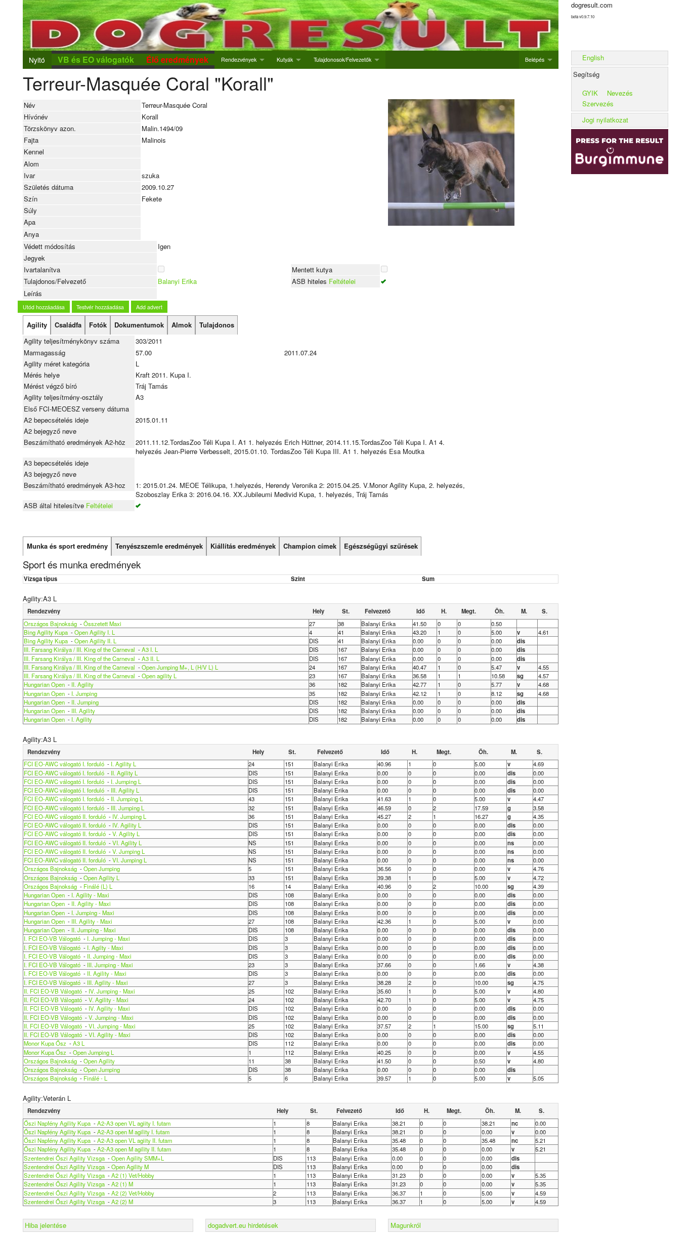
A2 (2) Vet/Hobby (132, 1193)
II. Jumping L (127, 799)
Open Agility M (130, 1167)
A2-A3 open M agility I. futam (133, 1132)
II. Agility (82, 684)
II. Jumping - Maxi (93, 930)
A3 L (78, 1043)
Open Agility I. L (94, 632)
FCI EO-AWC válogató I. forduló (64, 764)
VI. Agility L (127, 843)
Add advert (149, 307)
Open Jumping (101, 868)
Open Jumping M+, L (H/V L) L (180, 667)
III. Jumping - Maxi (110, 965)
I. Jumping (84, 693)
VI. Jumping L (129, 860)
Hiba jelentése (45, 1225)
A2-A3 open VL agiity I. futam (133, 1123)
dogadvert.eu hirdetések (243, 1225)
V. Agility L (126, 834)
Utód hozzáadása (44, 307)
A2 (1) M (122, 1184)
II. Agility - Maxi (91, 903)
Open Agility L (101, 878)
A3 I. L (150, 649)
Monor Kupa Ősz (45, 1043)
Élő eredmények (177, 59)
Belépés (534, 59)
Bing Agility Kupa (46, 632)
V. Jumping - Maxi (111, 1017)
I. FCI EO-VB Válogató (52, 938)
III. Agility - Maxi (91, 921)
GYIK (590, 93)
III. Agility (83, 711)
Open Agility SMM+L (137, 1158)
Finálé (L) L (97, 886)
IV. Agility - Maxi (109, 1008)
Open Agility (99, 1061)
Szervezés (598, 103)
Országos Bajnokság (50, 624)
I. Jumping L (126, 781)
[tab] (36, 325)
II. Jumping (85, 702)
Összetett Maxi (102, 624)
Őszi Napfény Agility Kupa (57, 1123)
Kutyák (285, 59)
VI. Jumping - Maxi (112, 1026)
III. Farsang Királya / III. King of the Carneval (79, 649)
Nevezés (620, 93)
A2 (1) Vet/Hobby (132, 1175)
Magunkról (406, 1225)
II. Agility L (124, 773)
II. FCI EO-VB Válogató (53, 991)
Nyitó (37, 60)
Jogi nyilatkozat (605, 120)
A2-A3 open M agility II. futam (134, 1149)
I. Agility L (123, 764)
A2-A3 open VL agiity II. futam (134, 1140)
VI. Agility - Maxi (110, 1034)
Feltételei (342, 281)
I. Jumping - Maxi (92, 913)
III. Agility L (125, 790)
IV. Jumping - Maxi (112, 991)
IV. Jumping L (129, 816)
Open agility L (159, 676)
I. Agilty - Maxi (105, 947)
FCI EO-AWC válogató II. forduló (65, 816)
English (593, 57)
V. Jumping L (128, 851)
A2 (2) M (122, 1202)
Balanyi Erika (177, 281)
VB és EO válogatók (96, 59)
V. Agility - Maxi (108, 1000)
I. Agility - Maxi (90, 895)
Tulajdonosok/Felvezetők (342, 59)
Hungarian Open (45, 684)
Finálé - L (95, 1078)
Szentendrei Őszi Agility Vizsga (64, 1158)
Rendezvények (238, 59)
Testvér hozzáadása (100, 307)
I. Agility (81, 719)
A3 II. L (150, 658)
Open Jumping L (93, 1052)
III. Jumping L (127, 808)
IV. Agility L (126, 825)
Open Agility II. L (95, 641)
